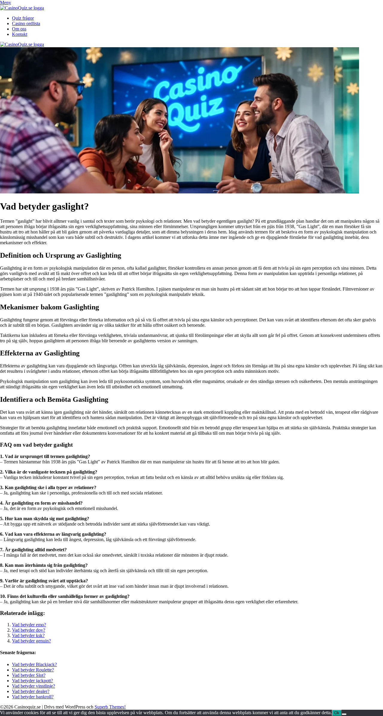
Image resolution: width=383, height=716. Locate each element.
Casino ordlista (26, 23)
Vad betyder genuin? (31, 640)
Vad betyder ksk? (28, 635)
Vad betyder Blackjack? (34, 664)
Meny (5, 2)
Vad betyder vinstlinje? (33, 685)
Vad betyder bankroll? (33, 696)
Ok (336, 713)
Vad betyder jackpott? (32, 680)
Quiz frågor (23, 18)
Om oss (19, 28)
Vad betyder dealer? (30, 691)
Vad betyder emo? (29, 624)
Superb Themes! (110, 706)
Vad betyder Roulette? (33, 669)
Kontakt (19, 34)
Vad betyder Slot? (28, 675)
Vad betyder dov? (28, 630)
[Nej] (344, 714)
